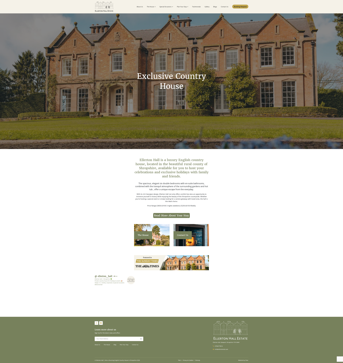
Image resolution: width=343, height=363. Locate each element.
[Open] (106, 292)
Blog (115, 345)
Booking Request (240, 7)
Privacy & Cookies (188, 360)
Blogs (215, 7)
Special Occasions (166, 7)
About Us (140, 7)
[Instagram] (115, 296)
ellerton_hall (106, 287)
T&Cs (179, 360)
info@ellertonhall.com (221, 349)
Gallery (207, 7)
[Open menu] (155, 6)
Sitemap (197, 360)
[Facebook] (101, 323)
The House (150, 7)
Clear (246, 360)
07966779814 (219, 346)
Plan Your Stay (182, 7)
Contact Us (224, 7)
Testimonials (196, 7)
